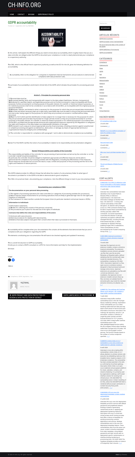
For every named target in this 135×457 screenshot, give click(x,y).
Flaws (101, 68)
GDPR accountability (105, 52)
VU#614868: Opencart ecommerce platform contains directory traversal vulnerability (111, 238)
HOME (12, 14)
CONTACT (21, 14)
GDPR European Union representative (111, 42)
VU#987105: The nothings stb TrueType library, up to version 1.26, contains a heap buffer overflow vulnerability (112, 291)
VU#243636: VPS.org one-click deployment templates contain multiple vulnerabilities (112, 394)
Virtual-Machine (104, 111)
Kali (100, 74)
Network (102, 83)
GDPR (20, 276)
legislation (26, 276)
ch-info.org (24, 5)
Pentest (101, 93)
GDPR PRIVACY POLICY (46, 14)
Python (101, 99)
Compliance (14, 276)
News (101, 86)
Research (102, 102)
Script (101, 105)
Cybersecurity (103, 65)
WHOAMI (31, 14)
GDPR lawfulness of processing (78, 295)
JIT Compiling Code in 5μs (108, 121)
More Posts (24, 287)
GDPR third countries (106, 38)
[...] (108, 126)
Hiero (117, 454)
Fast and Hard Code (106, 142)
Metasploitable (104, 80)
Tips (31, 276)
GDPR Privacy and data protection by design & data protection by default (27, 296)
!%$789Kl (31, 26)
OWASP (101, 89)
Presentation (103, 96)
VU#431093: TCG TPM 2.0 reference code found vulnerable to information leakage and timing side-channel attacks (113, 184)
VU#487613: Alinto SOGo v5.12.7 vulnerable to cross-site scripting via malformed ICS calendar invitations (111, 343)
